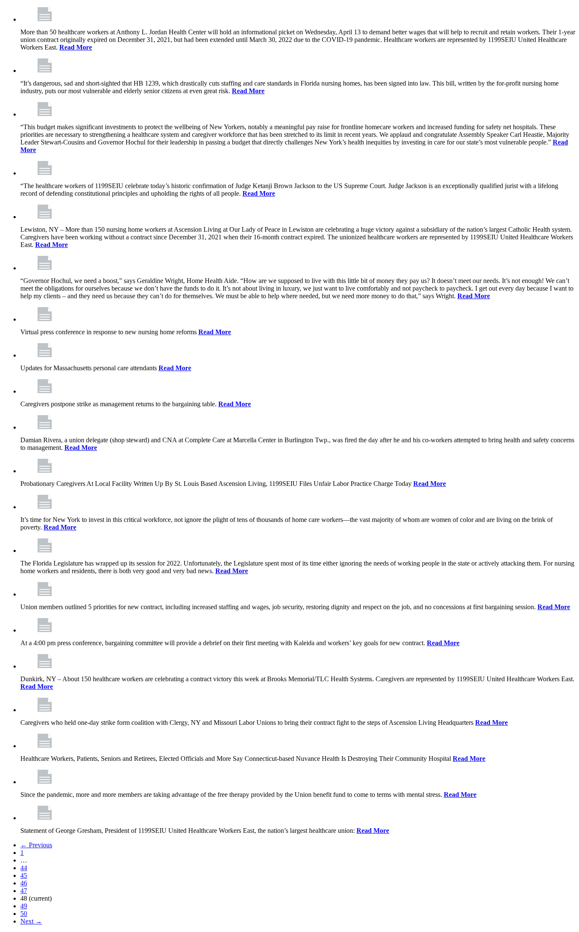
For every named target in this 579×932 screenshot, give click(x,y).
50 (23, 913)
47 (23, 890)
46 (23, 883)
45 (23, 875)
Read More (75, 47)
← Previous (36, 845)
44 (23, 867)
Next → (31, 921)
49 (23, 906)
